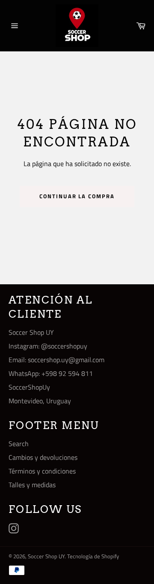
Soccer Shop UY (46, 556)
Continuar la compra (77, 196)
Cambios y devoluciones (43, 457)
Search (19, 443)
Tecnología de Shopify (93, 556)
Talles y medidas (32, 485)
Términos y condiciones (42, 471)
